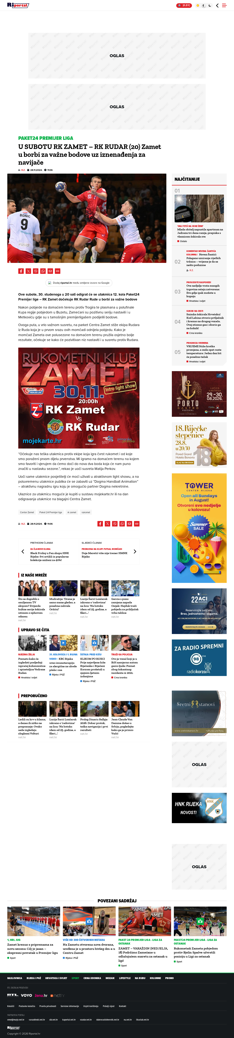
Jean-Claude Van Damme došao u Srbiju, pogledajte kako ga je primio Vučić (122, 726)
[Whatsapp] (43, 271)
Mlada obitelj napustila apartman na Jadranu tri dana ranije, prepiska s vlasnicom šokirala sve (200, 233)
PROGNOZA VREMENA (197, 343)
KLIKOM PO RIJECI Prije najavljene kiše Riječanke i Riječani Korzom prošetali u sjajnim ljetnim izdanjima (92, 667)
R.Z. (23, 170)
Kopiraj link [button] (57, 271)
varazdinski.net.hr (37, 1019)
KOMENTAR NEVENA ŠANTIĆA (201, 251)
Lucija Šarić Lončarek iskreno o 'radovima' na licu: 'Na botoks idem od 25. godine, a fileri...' (93, 606)
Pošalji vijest (108, 1006)
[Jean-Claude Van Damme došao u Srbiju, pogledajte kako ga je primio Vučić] (125, 709)
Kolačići (10, 1006)
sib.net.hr (53, 1019)
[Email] (50, 271)
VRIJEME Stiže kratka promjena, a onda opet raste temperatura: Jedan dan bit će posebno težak (203, 351)
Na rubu (140, 978)
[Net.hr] (12, 995)
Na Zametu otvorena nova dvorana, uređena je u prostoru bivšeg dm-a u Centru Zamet (89, 949)
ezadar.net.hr (86, 1019)
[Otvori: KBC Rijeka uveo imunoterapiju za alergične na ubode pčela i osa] (63, 643)
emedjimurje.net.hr (15, 1019)
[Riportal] (18, 5)
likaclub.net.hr (142, 1019)
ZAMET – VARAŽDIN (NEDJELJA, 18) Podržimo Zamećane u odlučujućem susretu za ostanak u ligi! (143, 954)
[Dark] (210, 5)
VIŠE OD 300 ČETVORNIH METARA (84, 940)
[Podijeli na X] (28, 271)
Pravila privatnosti (47, 1006)
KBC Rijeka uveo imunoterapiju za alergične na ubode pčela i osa (63, 664)
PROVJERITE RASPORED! (198, 282)
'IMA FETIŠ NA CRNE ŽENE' (190, 226)
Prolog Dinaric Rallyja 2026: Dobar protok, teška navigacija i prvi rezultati (94, 725)
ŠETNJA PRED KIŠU (91, 654)
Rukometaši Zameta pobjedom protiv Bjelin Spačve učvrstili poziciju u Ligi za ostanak (196, 952)
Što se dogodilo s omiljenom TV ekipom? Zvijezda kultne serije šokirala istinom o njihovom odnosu (31, 607)
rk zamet (71, 512)
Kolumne (155, 978)
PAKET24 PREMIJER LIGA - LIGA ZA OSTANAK (195, 942)
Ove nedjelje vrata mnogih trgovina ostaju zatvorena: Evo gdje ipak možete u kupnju (203, 291)
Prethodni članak (23, 551)
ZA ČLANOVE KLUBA (40, 549)
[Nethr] (57, 995)
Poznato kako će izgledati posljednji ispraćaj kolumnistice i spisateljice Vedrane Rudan (32, 666)
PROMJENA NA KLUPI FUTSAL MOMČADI (102, 549)
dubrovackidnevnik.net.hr (107, 1019)
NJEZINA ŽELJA (26, 654)
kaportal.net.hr (69, 1019)
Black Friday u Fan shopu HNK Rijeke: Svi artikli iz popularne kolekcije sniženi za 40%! (49, 556)
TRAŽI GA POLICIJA (122, 654)
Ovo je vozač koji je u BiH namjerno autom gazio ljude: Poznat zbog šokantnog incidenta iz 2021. (124, 666)
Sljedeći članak (135, 551)
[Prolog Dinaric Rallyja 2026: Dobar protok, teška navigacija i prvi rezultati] (94, 709)
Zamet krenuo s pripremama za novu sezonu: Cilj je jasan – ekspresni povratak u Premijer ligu (32, 949)
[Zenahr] (41, 995)
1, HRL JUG (13, 940)
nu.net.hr (128, 1019)
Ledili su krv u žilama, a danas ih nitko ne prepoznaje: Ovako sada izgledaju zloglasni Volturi (32, 726)
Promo (169, 978)
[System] (204, 5)
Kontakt (122, 1006)
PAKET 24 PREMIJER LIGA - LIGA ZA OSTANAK (140, 942)
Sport (13, 958)
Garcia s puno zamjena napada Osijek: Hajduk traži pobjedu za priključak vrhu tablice (125, 606)
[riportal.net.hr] (13, 1028)
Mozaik (110, 978)
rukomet (86, 512)
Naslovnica (14, 978)
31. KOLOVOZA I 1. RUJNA (63, 654)
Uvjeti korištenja (90, 1006)
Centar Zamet (27, 512)
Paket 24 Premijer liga (50, 512)
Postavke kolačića (27, 1006)
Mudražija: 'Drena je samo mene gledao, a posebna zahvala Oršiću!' (62, 604)
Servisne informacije (70, 1006)
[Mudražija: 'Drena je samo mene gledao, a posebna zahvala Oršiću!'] (63, 588)
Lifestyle (125, 978)
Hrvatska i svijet (29, 677)
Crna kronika (120, 677)
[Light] (198, 5)
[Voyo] (26, 995)
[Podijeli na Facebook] (21, 271)
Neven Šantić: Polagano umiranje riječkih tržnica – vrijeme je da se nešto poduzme (203, 260)
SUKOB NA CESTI (194, 311)
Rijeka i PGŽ (58, 674)
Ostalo (183, 241)
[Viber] (35, 271)
